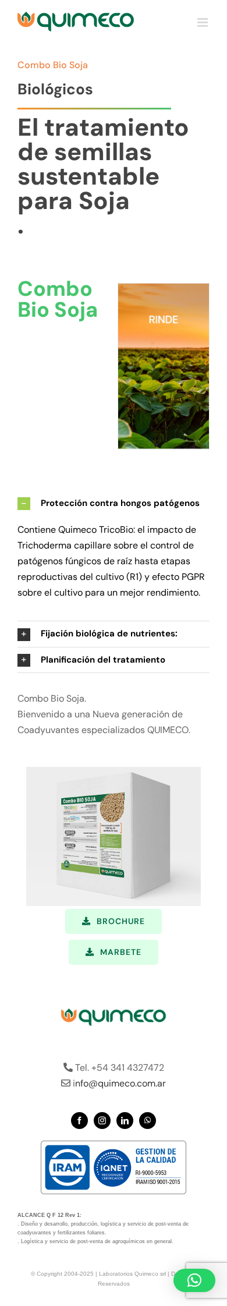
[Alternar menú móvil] (203, 22)
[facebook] (79, 1120)
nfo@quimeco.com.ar (120, 1083)
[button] (113, 503)
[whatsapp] (147, 1120)
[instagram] (102, 1120)
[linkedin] (124, 1120)
